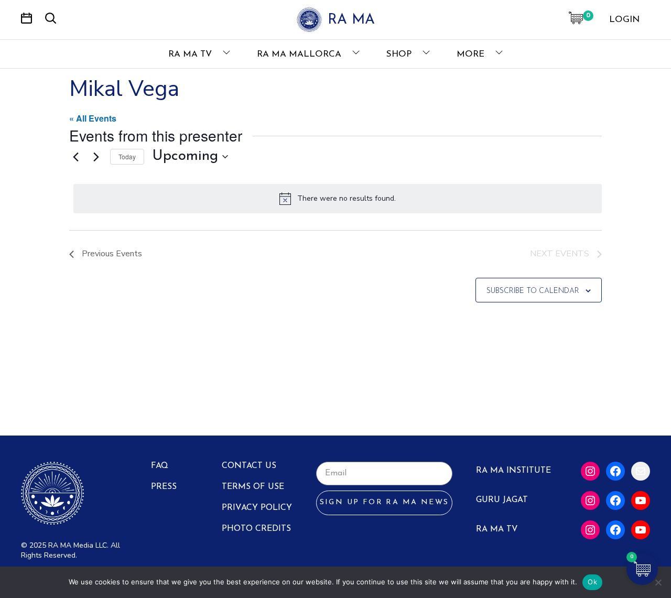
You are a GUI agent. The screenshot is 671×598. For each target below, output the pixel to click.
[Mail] (640, 471)
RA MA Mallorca (300, 54)
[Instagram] (590, 471)
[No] (658, 582)
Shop (400, 54)
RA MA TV (191, 54)
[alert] (337, 198)
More (472, 54)
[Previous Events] (75, 156)
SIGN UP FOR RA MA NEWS (384, 502)
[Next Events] (96, 156)
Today (127, 156)
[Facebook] (615, 471)
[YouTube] (640, 500)
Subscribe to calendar (532, 291)
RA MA (351, 20)
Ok (592, 582)
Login (624, 19)
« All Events (92, 118)
